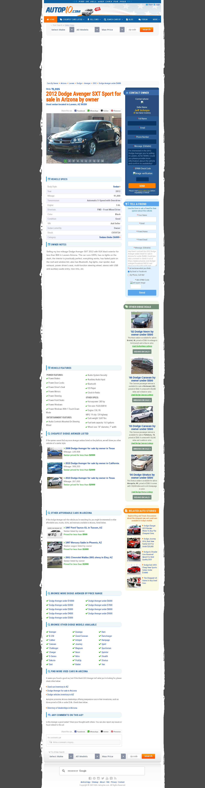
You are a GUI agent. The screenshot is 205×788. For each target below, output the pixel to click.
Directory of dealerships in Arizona (62, 708)
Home (52, 19)
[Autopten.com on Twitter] (102, 778)
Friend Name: (142, 231)
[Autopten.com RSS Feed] (115, 778)
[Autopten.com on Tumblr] (111, 778)
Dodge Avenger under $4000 (61, 613)
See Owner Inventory (143, 113)
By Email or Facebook (138, 271)
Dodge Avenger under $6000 (100, 601)
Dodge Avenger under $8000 (100, 609)
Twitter (106, 111)
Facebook (81, 111)
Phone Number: (142, 137)
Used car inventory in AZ (57, 686)
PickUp (78, 660)
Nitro (77, 656)
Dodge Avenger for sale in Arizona (62, 690)
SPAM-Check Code (142, 168)
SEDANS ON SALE (141, 352)
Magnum (79, 648)
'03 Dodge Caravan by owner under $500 (142, 428)
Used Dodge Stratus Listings (142, 492)
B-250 (51, 636)
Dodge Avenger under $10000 (61, 601)
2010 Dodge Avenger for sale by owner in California (92, 463)
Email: (142, 128)
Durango (79, 632)
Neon (77, 652)
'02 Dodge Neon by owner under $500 (142, 333)
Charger (52, 652)
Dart (51, 664)
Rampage (106, 640)
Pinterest (117, 111)
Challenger (53, 648)
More (155, 19)
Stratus (105, 660)
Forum (145, 19)
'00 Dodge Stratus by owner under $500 (142, 476)
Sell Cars (94, 19)
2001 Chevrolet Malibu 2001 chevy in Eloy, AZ (89, 557)
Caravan (52, 644)
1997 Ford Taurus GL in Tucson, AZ (83, 527)
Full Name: (142, 118)
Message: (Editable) (142, 146)
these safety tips (144, 191)
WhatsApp (94, 111)
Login (157, 4)
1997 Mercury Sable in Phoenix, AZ (83, 542)
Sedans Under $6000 (109, 237)
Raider (78, 664)
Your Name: (142, 215)
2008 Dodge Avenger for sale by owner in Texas (90, 448)
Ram (104, 632)
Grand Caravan (81, 636)
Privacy (114, 782)
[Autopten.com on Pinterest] (94, 778)
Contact (121, 782)
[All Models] (87, 29)
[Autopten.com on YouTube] (107, 778)
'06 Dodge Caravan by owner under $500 (142, 379)
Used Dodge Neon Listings (142, 346)
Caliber (52, 640)
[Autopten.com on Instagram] (98, 778)
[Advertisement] (102, 59)
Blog (131, 19)
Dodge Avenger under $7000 (100, 605)
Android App (85, 782)
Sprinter (105, 652)
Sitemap (95, 782)
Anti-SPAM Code (142, 280)
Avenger (52, 632)
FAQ (107, 782)
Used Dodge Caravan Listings (142, 395)
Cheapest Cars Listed (72, 19)
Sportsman (106, 648)
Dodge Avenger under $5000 (61, 617)
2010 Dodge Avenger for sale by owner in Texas (90, 478)
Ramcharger (107, 636)
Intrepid (78, 640)
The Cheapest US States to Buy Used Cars (149, 580)
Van (103, 664)
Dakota (52, 660)
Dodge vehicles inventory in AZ (60, 694)
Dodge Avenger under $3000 (61, 609)
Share (150, 4)
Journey (78, 644)
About (102, 782)
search (147, 29)
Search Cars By (114, 19)
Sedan (116, 186)
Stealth (105, 656)
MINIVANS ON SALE (141, 400)
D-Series (52, 656)
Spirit (104, 644)
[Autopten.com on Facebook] (90, 778)
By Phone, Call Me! (137, 275)
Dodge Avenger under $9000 (100, 613)
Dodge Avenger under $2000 (61, 605)
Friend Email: (142, 239)
